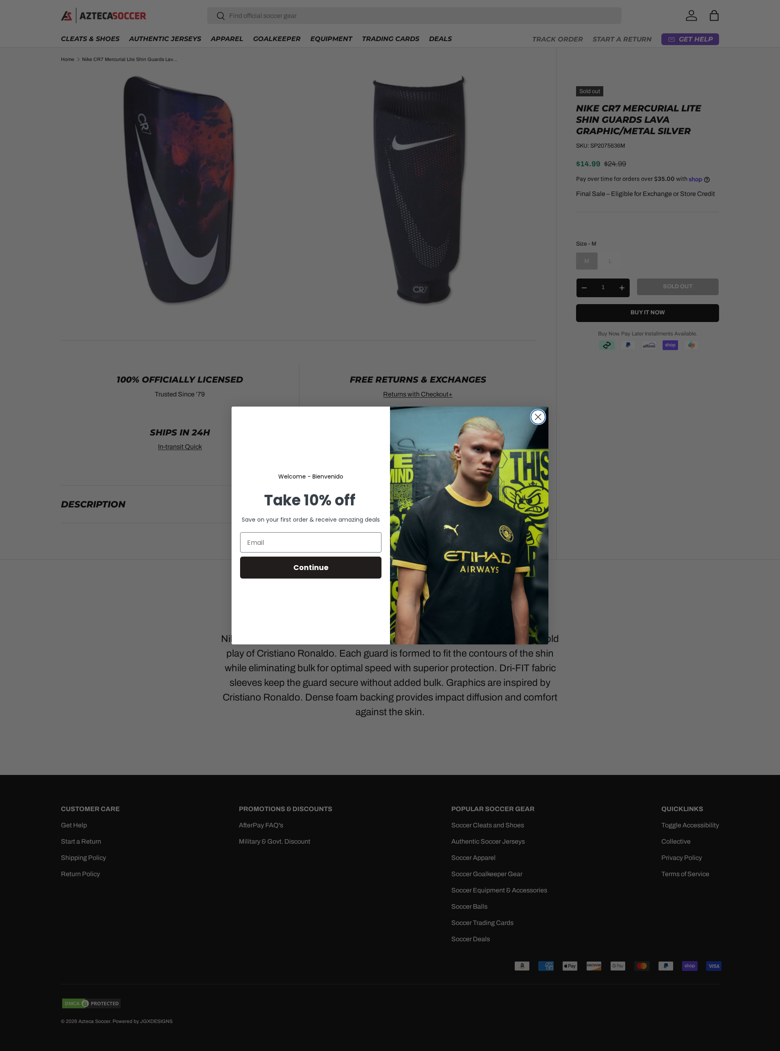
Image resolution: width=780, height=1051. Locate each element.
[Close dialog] (538, 417)
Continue (311, 567)
